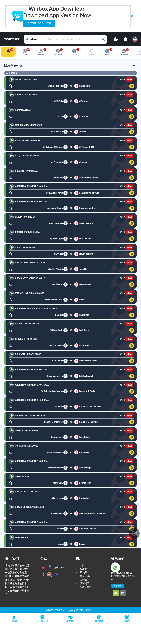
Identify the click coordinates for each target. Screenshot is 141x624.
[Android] (116, 593)
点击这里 (117, 586)
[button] (132, 16)
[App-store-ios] (123, 593)
